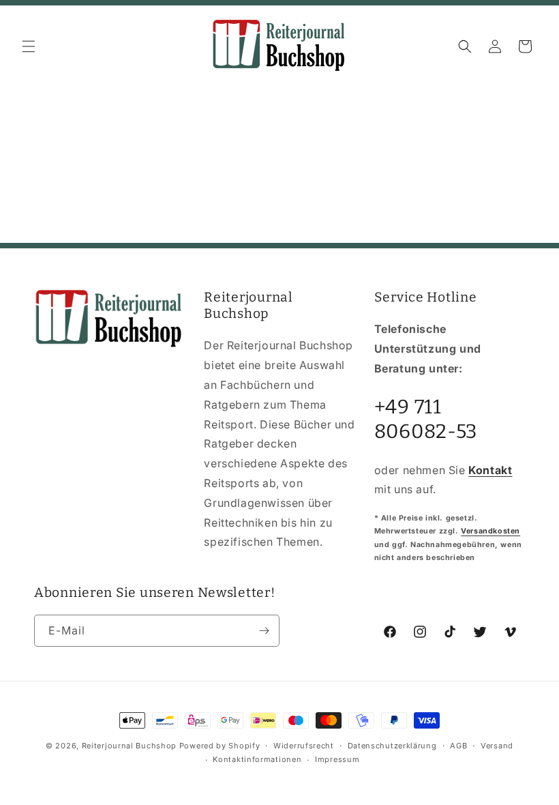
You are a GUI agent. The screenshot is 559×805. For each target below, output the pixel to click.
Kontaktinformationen (257, 759)
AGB (458, 745)
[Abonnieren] (264, 631)
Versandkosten (490, 531)
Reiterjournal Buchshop (129, 745)
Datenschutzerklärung (392, 745)
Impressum (337, 759)
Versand (497, 745)
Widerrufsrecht (303, 745)
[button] (29, 46)
